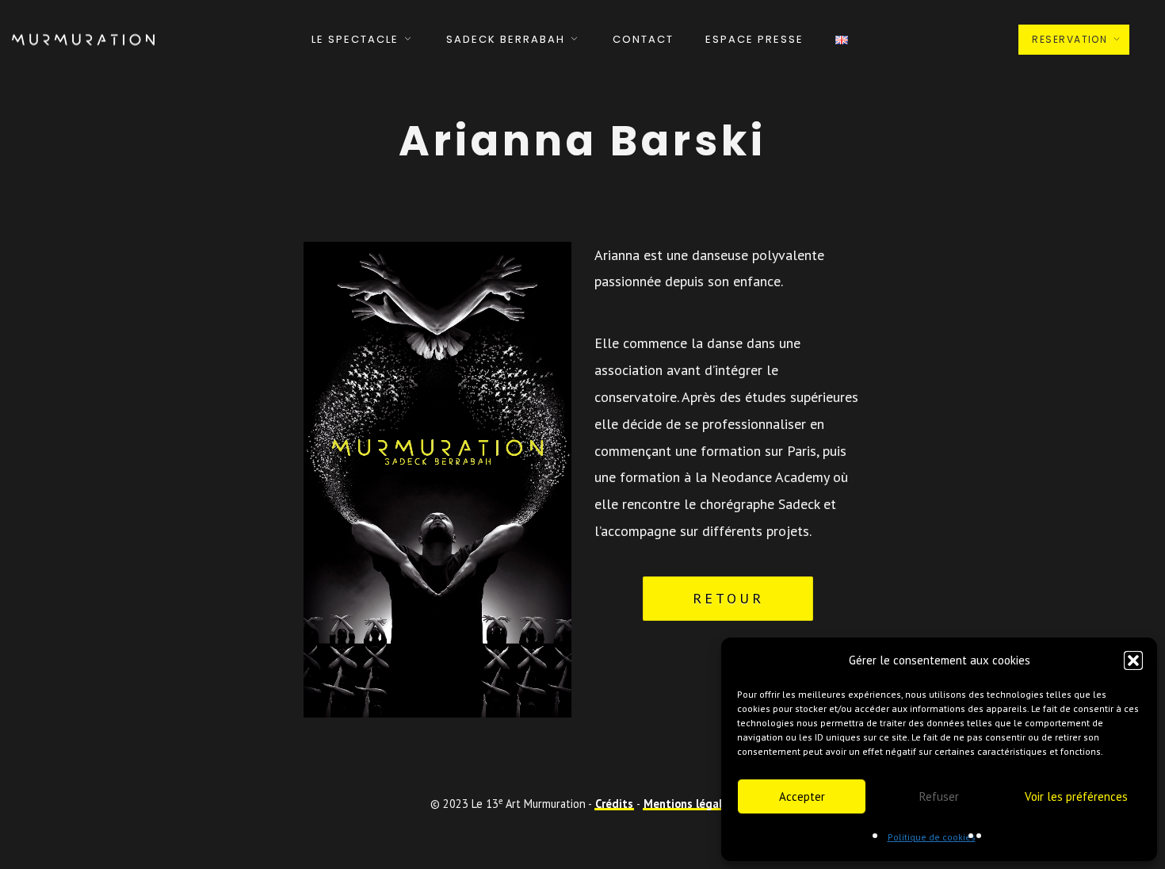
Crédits (614, 803)
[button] (1133, 660)
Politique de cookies (932, 837)
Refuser (939, 796)
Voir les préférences (1076, 796)
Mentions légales (689, 803)
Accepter (802, 796)
